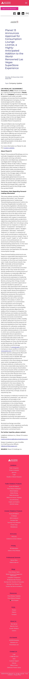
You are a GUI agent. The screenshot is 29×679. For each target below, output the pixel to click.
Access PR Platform (14, 486)
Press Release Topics (14, 572)
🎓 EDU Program (14, 600)
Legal (14, 474)
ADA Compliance (14, 518)
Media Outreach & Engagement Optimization (14, 575)
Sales (14, 658)
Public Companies (14, 468)
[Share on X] (18, 13)
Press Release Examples (14, 598)
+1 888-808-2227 (14, 656)
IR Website (14, 516)
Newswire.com (14, 642)
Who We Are (14, 624)
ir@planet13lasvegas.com (9, 446)
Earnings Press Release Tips (14, 584)
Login (14, 654)
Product (14, 610)
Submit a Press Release (14, 550)
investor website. (9, 148)
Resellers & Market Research (14, 476)
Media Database (14, 490)
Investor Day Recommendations (14, 586)
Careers (14, 630)
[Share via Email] (27, 13)
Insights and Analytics (14, 502)
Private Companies (14, 470)
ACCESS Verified (14, 504)
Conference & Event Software (14, 538)
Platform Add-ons (14, 562)
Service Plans (14, 560)
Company (14, 614)
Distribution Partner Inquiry (14, 667)
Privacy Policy (17, 674)
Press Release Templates (14, 596)
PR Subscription (14, 548)
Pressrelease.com (14, 644)
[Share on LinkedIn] (23, 13)
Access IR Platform (14, 513)
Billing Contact (14, 665)
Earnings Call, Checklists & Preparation (14, 582)
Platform (14, 612)
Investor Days (14, 524)
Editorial (14, 663)
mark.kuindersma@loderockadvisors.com (14, 439)
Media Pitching (14, 493)
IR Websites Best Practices (14, 579)
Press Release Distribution (14, 488)
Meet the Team (14, 626)
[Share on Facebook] (14, 13)
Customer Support (14, 661)
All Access (14, 536)
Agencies (14, 472)
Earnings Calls (14, 520)
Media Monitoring (14, 495)
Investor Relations (14, 628)
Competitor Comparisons (14, 577)
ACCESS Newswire (14, 640)
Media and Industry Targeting (14, 497)
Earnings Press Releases (14, 522)
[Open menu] (26, 3)
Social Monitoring (14, 499)
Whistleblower (14, 527)
